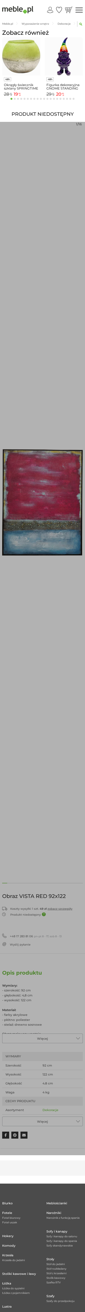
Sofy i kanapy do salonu (61, 1236)
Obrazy (47, 1119)
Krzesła (7, 1255)
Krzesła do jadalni (13, 1260)
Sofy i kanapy (56, 1231)
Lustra (7, 1307)
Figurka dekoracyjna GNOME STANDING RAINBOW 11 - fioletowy (63, 86)
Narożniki (53, 1213)
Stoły (50, 1259)
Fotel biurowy (11, 1217)
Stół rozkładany (56, 1268)
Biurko (7, 1203)
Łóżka (6, 1283)
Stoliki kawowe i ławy (19, 1274)
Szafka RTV (53, 1282)
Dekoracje (50, 1110)
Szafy (50, 1296)
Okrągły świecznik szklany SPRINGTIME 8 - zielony (21, 86)
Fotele (7, 1213)
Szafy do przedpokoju (60, 1301)
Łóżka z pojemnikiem (16, 1293)
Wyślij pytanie (20, 944)
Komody (8, 1246)
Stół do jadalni (55, 1264)
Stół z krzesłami (56, 1273)
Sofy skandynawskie (59, 1245)
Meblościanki (56, 1203)
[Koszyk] (69, 10)
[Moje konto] (50, 10)
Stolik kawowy (55, 1277)
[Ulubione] (59, 10)
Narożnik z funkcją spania (63, 1217)
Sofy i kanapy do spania (61, 1241)
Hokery (8, 1236)
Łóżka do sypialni (13, 1288)
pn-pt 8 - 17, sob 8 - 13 (36, 936)
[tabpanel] (21, 67)
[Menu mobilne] (79, 10)
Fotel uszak (9, 1222)
